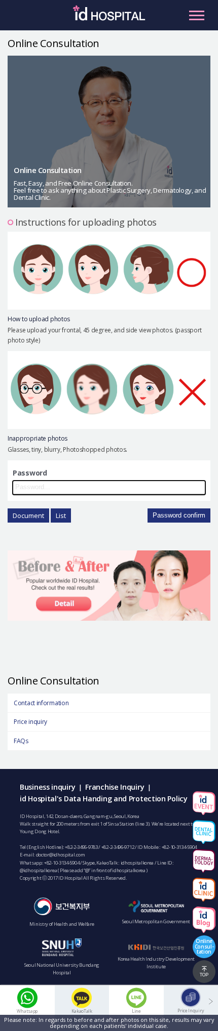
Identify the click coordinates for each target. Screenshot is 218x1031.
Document (28, 515)
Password (30, 473)
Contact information (41, 703)
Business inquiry (47, 787)
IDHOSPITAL (109, 17)
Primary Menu (196, 15)
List (61, 515)
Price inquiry (30, 721)
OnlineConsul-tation (204, 946)
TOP (204, 974)
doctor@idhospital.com (60, 854)
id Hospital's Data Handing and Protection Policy (104, 798)
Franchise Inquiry (114, 787)
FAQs (21, 741)
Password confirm (179, 515)
